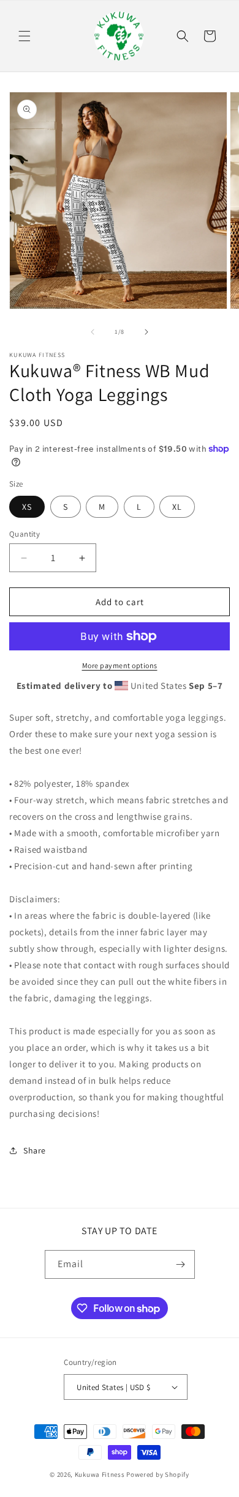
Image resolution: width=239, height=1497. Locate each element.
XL (177, 506)
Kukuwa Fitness (100, 1474)
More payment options (119, 665)
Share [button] (34, 1150)
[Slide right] (146, 331)
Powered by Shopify (157, 1474)
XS (27, 506)
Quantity (24, 534)
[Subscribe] (180, 1264)
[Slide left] (92, 331)
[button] (24, 36)
